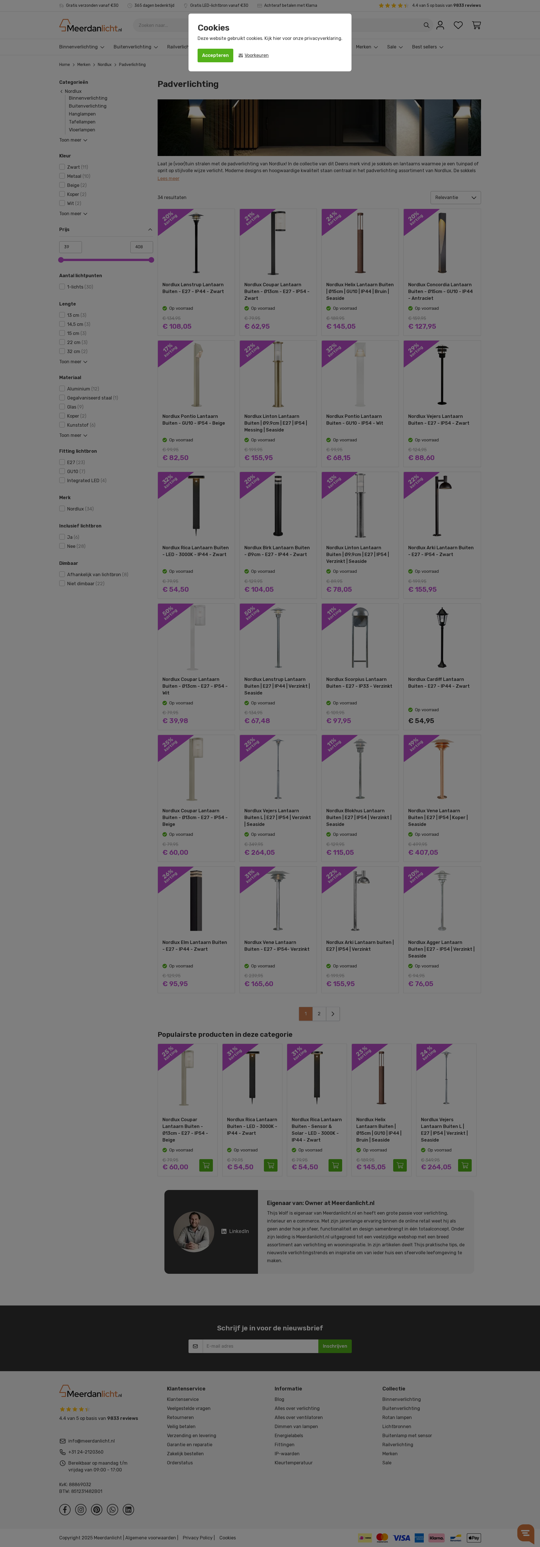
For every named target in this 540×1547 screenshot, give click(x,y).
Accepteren (215, 55)
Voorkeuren (257, 55)
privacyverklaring (322, 38)
